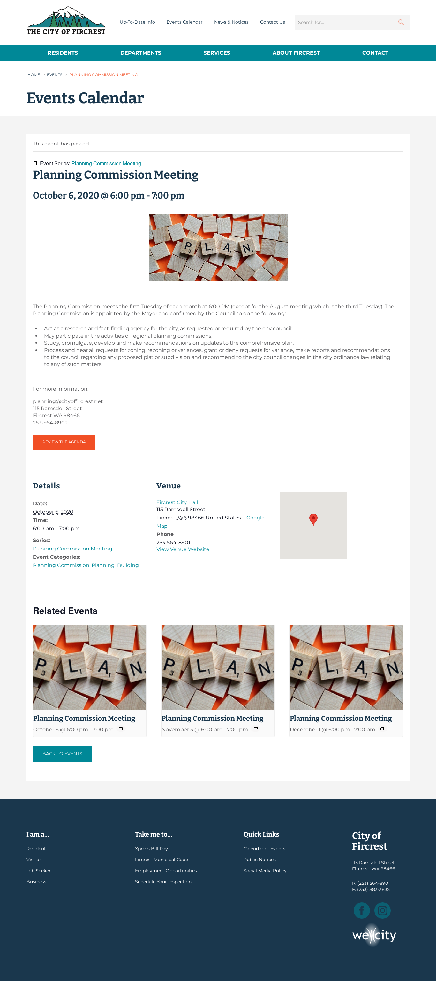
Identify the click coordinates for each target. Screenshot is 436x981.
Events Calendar (185, 22)
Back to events (62, 754)
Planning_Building (115, 565)
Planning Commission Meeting (72, 549)
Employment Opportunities (166, 871)
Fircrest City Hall (177, 502)
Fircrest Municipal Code (161, 859)
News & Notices (231, 22)
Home (33, 74)
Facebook (362, 910)
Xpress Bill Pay (151, 849)
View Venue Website (182, 549)
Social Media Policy (265, 871)
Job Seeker (38, 871)
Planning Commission (61, 565)
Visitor (33, 859)
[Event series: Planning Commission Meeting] (121, 728)
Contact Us (272, 22)
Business (36, 881)
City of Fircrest (66, 21)
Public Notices (260, 859)
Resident (36, 849)
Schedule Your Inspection (163, 881)
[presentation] (89, 667)
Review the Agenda (64, 442)
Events (54, 74)
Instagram (382, 910)
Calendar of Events (264, 849)
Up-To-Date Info (137, 22)
